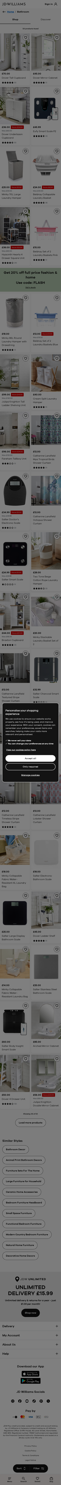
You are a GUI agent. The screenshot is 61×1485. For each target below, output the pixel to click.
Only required (30, 766)
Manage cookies (30, 775)
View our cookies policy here (21, 749)
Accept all (30, 758)
